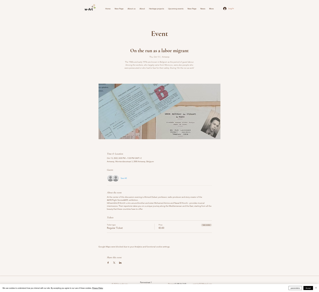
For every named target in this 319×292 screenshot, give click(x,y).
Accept (308, 288)
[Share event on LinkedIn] (120, 263)
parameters (295, 288)
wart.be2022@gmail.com (202, 284)
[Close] (316, 288)
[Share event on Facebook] (108, 263)
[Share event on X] (114, 263)
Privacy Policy (97, 288)
